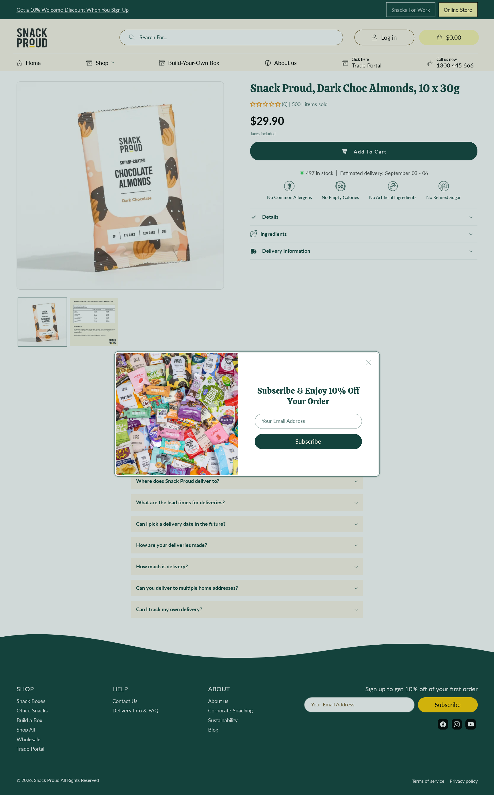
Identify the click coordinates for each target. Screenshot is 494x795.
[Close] (368, 362)
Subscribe (308, 441)
